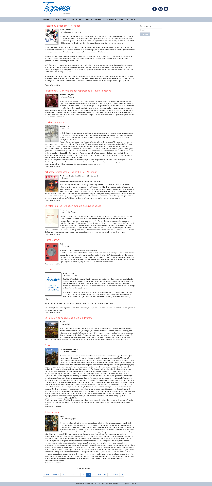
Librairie (55, 19)
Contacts (130, 19)
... (78, 475)
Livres (64, 19)
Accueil (46, 19)
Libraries (49, 269)
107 (94, 475)
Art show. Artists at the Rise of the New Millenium (71, 171)
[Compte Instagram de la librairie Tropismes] (160, 9)
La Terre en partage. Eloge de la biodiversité (69, 317)
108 (99, 475)
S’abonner (145, 34)
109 (104, 475)
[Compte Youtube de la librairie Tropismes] (166, 9)
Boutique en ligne (114, 19)
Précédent (55, 475)
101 (63, 475)
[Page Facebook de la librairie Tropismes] (155, 9)
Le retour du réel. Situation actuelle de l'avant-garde (73, 205)
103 (74, 475)
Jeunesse (76, 19)
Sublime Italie (52, 412)
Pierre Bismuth (52, 239)
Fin (122, 475)
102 (68, 475)
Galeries (98, 19)
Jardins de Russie (54, 122)
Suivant (115, 475)
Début (46, 475)
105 (83, 475)
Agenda (87, 19)
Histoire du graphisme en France (62, 25)
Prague (48, 345)
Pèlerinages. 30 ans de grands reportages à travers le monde (78, 90)
